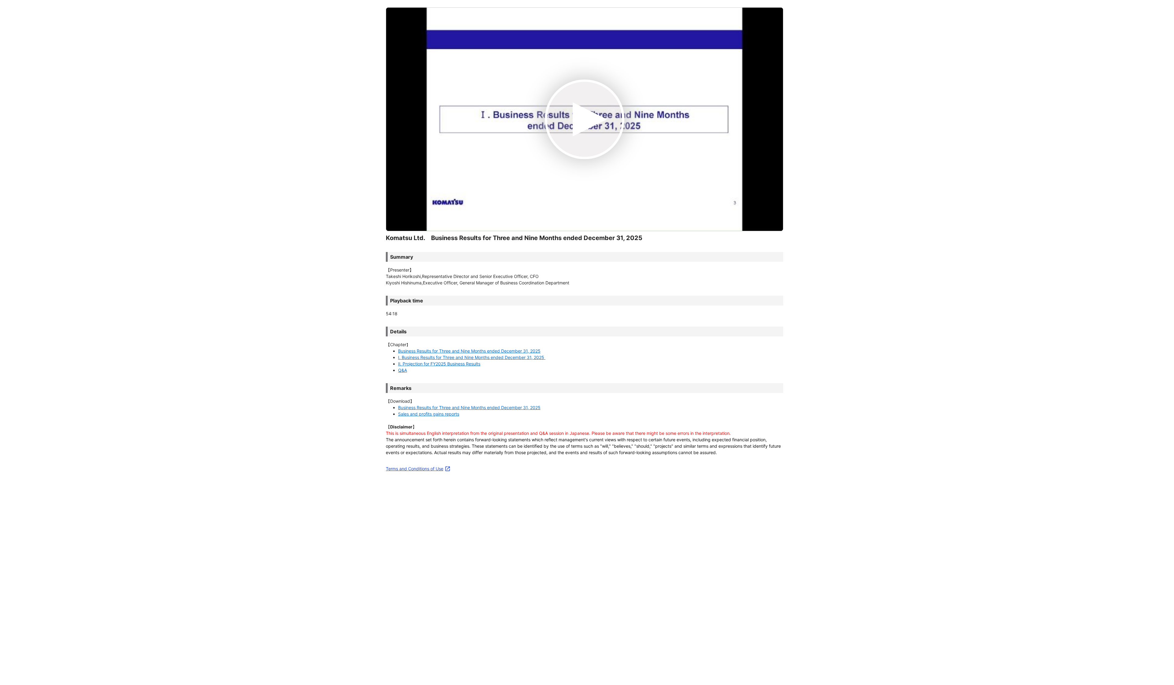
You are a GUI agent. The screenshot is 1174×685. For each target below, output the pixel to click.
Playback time (406, 301)
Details (398, 331)
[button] (469, 351)
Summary (401, 257)
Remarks (401, 388)
